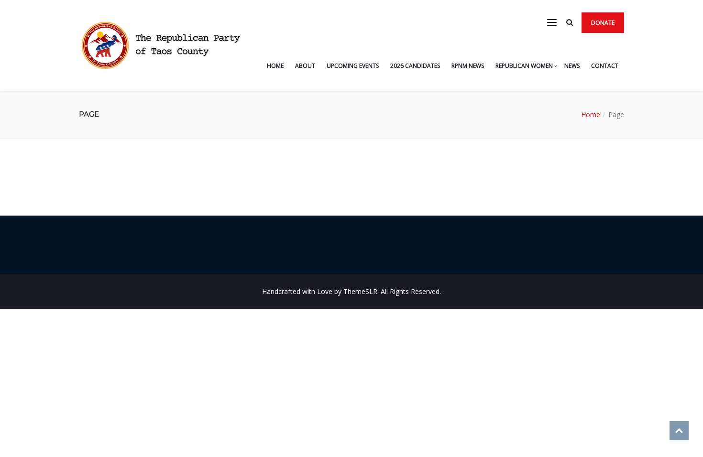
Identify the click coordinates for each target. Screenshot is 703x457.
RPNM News (467, 66)
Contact (604, 66)
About (305, 66)
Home (275, 66)
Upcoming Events (353, 66)
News (572, 66)
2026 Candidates (415, 66)
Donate (603, 23)
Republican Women (524, 66)
